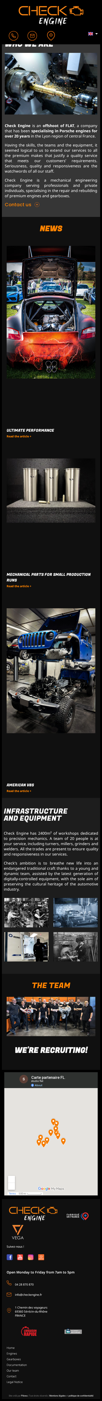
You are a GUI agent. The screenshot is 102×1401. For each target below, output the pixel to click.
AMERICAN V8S (20, 785)
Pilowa (24, 1396)
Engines (12, 1353)
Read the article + (19, 436)
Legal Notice (15, 1382)
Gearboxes (14, 1359)
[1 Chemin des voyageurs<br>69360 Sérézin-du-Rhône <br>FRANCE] (9, 1310)
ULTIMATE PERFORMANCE (30, 430)
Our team (13, 1371)
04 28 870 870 (24, 1284)
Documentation (17, 1365)
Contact (11, 1376)
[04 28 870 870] (9, 1283)
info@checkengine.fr (28, 1295)
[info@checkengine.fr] (9, 1294)
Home (11, 1348)
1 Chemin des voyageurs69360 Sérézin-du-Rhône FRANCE (31, 1312)
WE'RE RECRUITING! (51, 1050)
